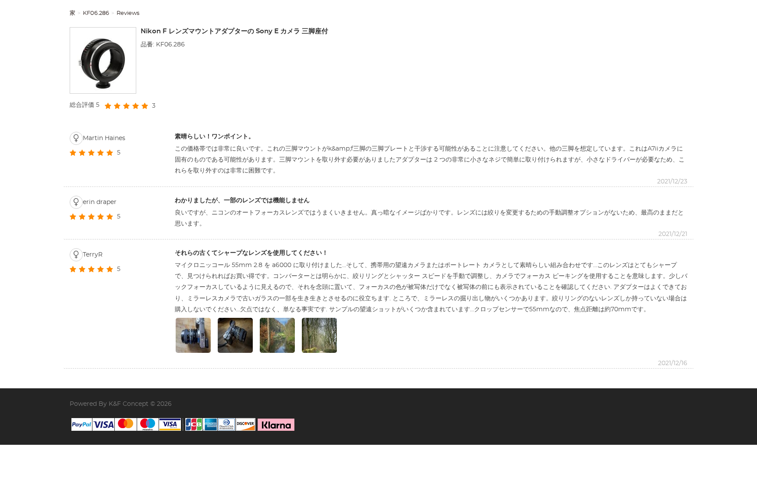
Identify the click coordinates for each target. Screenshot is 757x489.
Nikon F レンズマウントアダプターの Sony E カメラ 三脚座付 (234, 31)
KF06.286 (96, 13)
